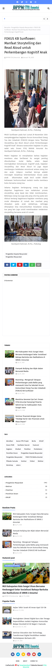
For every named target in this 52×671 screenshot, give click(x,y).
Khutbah (18, 449)
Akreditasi (9, 441)
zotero (18, 465)
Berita (34, 441)
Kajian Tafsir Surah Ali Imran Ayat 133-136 (29, 607)
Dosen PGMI (10, 445)
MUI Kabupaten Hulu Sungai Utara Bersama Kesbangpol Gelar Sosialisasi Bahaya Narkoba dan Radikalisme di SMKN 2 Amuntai (30, 356)
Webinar (40, 461)
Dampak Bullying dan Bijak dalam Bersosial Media (29, 369)
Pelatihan (27, 449)
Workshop (9, 465)
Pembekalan (38, 449)
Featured (36, 445)
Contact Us (33, 661)
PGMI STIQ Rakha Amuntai (34, 457)
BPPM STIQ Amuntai (13, 57)
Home (17, 661)
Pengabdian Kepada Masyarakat (22, 27)
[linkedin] (39, 654)
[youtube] (34, 654)
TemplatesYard (24, 665)
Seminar (24, 461)
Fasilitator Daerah (24, 445)
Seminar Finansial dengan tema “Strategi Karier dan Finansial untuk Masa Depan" (29, 419)
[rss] (23, 654)
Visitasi (32, 461)
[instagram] (26, 2)
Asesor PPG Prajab (22, 441)
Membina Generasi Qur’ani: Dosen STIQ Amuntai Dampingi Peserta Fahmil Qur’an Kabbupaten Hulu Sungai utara (29, 403)
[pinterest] (31, 2)
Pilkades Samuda (12, 461)
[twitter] (22, 2)
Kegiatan (9, 449)
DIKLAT (41, 441)
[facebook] (17, 2)
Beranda (7, 27)
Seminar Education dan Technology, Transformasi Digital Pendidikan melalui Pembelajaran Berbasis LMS (29, 635)
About (25, 661)
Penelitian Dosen (12, 453)
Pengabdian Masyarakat (14, 257)
